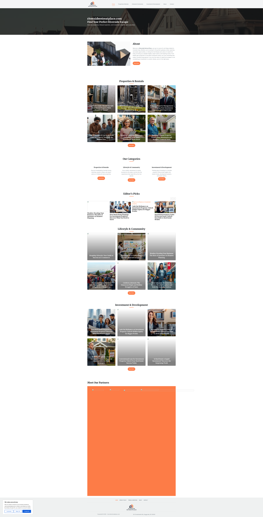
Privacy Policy (123, 500)
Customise (9, 511)
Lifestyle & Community (137, 4)
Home (113, 4)
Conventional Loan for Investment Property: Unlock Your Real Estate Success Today (165, 208)
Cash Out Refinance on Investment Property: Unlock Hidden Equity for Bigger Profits (97, 208)
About (164, 4)
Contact (172, 4)
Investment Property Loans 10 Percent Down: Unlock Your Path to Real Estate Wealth (119, 217)
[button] (174, 199)
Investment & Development (153, 4)
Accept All (26, 511)
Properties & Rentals (123, 4)
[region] (18, 507)
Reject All (18, 511)
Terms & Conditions (132, 500)
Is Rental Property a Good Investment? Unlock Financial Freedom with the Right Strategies (142, 217)
